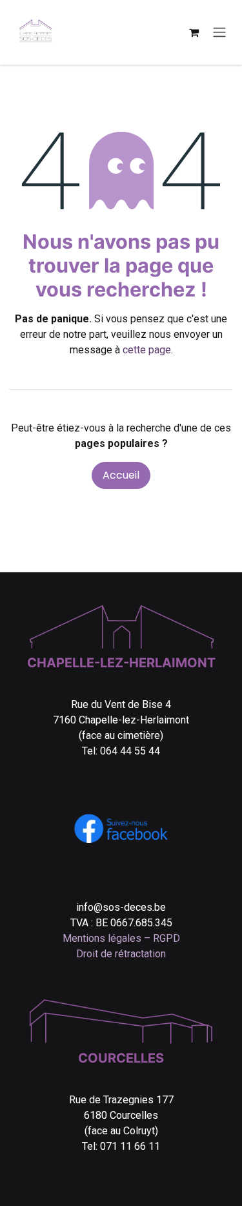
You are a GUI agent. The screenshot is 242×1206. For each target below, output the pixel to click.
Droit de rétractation (121, 954)
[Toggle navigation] (219, 32)
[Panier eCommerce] (194, 32)
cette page (147, 350)
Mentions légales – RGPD (121, 938)
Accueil (121, 475)
